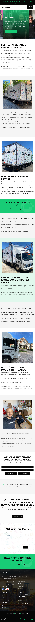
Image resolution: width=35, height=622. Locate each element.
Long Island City (5, 600)
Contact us (3, 484)
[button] (25, 7)
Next (26, 547)
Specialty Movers (21, 588)
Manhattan (4, 602)
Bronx (3, 595)
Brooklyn (4, 607)
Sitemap (26, 619)
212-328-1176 (23, 598)
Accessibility (31, 619)
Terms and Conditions (29, 618)
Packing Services (21, 583)
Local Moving (21, 573)
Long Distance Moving (23, 578)
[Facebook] (3, 589)
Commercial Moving (22, 576)
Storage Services (21, 581)
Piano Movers (21, 586)
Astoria (3, 597)
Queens (3, 605)
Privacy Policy (20, 618)
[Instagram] (5, 589)
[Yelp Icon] (7, 589)
